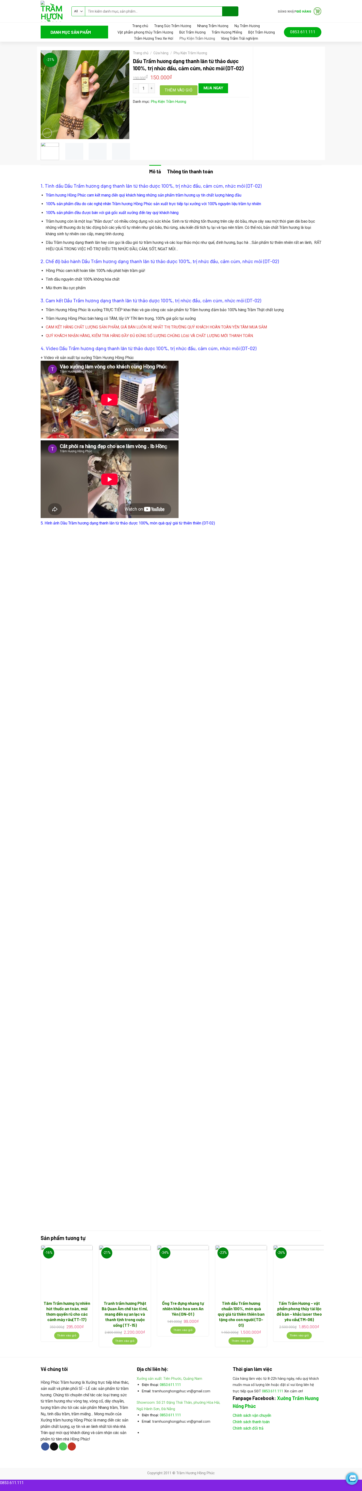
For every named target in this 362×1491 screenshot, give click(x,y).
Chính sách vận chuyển (252, 1415)
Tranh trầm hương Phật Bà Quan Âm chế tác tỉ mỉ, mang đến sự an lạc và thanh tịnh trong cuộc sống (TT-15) (125, 1314)
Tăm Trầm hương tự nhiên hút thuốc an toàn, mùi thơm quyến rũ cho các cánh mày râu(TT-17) (67, 1311)
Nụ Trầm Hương (247, 26)
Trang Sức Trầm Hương (172, 26)
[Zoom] (47, 133)
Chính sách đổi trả (248, 1428)
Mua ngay (213, 88)
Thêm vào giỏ (179, 90)
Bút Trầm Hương (192, 32)
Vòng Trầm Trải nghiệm (239, 38)
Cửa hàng (160, 53)
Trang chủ (140, 26)
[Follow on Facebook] (45, 1446)
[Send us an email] (54, 1446)
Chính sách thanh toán (251, 1421)
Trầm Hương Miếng (227, 32)
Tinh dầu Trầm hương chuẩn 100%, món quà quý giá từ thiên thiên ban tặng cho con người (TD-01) (241, 1314)
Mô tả (155, 171)
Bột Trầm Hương (261, 32)
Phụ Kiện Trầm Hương (197, 38)
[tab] (155, 171)
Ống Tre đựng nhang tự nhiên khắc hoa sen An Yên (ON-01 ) (183, 1308)
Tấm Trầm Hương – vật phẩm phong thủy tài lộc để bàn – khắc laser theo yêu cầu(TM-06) (299, 1311)
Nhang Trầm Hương (212, 26)
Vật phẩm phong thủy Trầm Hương (145, 32)
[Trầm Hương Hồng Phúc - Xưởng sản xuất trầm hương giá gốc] (52, 11)
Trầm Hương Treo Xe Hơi (153, 38)
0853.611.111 (170, 1385)
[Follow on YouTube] (72, 1446)
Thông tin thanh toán (190, 171)
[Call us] (63, 1446)
